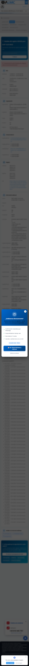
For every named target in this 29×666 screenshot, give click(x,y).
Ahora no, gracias (14, 353)
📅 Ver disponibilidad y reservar (14, 348)
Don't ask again (19, 663)
